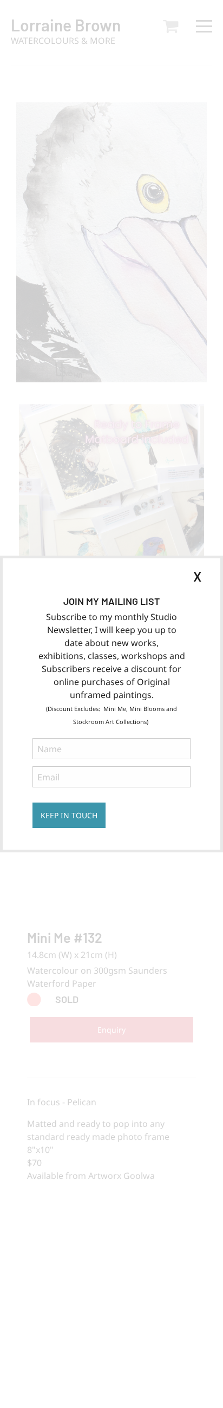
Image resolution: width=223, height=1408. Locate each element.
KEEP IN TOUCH (69, 815)
